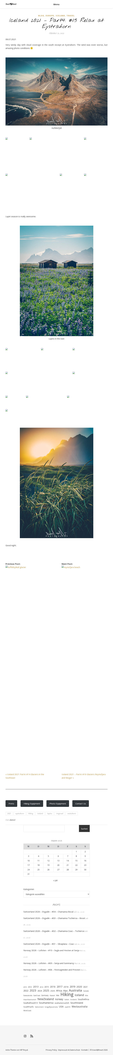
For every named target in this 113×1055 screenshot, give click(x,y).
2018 (66, 986)
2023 (33, 990)
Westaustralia (80, 1006)
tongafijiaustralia (51, 1007)
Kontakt (84, 1050)
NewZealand (45, 999)
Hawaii (52, 995)
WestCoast (27, 1010)
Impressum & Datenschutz (69, 1050)
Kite (86, 995)
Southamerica (46, 1002)
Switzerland (39, 1007)
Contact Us (80, 803)
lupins (49, 813)
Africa (59, 990)
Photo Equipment (57, 803)
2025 (46, 990)
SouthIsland (76, 1002)
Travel (71, 15)
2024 (39, 990)
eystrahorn (19, 813)
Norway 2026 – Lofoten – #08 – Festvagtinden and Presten (51, 969)
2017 (59, 986)
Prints (11, 803)
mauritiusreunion (29, 999)
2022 (25, 990)
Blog (41, 15)
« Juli (55, 880)
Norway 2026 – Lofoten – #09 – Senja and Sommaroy (48, 963)
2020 (79, 986)
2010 (25, 987)
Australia (75, 990)
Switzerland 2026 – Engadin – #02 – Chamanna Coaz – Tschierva (53, 931)
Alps (65, 990)
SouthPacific (28, 1007)
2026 (52, 991)
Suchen (84, 828)
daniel (12, 820)
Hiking (30, 813)
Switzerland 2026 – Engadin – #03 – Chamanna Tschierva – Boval (54, 918)
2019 (72, 986)
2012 (30, 987)
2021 (9, 813)
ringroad (59, 813)
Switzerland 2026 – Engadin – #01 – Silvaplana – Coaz (48, 943)
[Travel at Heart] (11, 4)
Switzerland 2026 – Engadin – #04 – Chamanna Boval (48, 911)
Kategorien (28, 889)
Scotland (73, 999)
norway (59, 999)
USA (61, 1006)
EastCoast (36, 995)
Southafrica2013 (30, 1003)
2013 (36, 986)
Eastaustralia (27, 995)
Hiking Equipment (32, 803)
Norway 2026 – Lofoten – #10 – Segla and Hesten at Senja (51, 950)
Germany (45, 995)
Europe (50, 15)
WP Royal (24, 1050)
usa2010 (67, 1007)
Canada (86, 991)
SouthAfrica (83, 999)
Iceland (60, 15)
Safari (66, 999)
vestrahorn (71, 813)
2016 (53, 986)
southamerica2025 (62, 1003)
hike (57, 995)
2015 (46, 987)
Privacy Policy (51, 1050)
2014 (41, 987)
